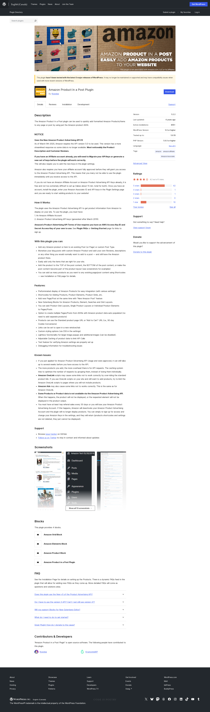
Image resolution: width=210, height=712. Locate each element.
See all (172, 207)
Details (40, 104)
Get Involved (131, 677)
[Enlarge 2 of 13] (60, 489)
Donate (128, 685)
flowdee (55, 94)
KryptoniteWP (91, 652)
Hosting (13, 685)
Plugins (51, 685)
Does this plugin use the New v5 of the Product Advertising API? (64, 594)
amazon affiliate (169, 151)
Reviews (52, 104)
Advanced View (140, 163)
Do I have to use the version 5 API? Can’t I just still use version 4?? (65, 602)
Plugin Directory (16, 12)
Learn (89, 677)
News (12, 681)
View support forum (142, 227)
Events (128, 681)
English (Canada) (39, 699)
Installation (67, 104)
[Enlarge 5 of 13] (91, 455)
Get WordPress (198, 4)
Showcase (52, 677)
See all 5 (172, 146)
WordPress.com (170, 677)
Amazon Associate (168, 156)
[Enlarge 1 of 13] (60, 455)
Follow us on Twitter (47, 437)
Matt (166, 681)
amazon (158, 151)
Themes (51, 681)
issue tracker (51, 434)
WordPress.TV (92, 689)
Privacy (13, 689)
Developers (91, 685)
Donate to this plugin (142, 252)
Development (83, 104)
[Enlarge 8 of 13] (123, 455)
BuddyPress (169, 689)
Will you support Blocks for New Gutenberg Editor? (57, 610)
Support (171, 104)
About (12, 677)
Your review (138, 207)
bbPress (167, 685)
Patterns (51, 689)
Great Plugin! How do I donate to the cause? (55, 625)
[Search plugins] (35, 20)
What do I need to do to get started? (51, 617)
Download (169, 92)
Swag (129, 689)
